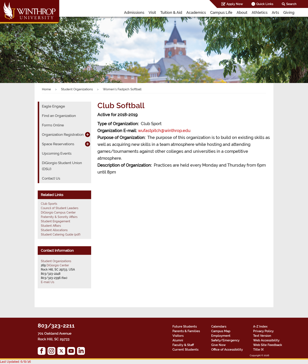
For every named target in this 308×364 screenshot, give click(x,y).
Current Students (185, 349)
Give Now (218, 345)
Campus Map (220, 331)
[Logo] (30, 12)
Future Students (184, 326)
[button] (23, 45)
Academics (196, 12)
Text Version (262, 336)
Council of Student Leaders (59, 208)
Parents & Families (186, 331)
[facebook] (43, 352)
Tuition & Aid (171, 12)
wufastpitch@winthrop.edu (164, 130)
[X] (62, 352)
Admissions (134, 12)
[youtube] (72, 352)
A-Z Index (260, 326)
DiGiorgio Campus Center (58, 212)
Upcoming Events (56, 153)
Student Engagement (55, 221)
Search (291, 4)
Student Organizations (77, 89)
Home (46, 89)
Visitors (178, 336)
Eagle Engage (53, 106)
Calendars (218, 326)
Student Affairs (51, 225)
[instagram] (52, 352)
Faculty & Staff (183, 345)
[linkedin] (82, 352)
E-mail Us (47, 282)
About (242, 12)
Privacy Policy (263, 331)
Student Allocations (54, 230)
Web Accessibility (266, 340)
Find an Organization (59, 116)
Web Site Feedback (267, 345)
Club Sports (49, 203)
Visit (152, 12)
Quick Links (264, 4)
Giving (288, 12)
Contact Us (51, 178)
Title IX (258, 349)
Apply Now (234, 4)
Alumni (177, 340)
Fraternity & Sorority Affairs (59, 217)
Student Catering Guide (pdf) (60, 234)
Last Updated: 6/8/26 (15, 361)
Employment (220, 336)
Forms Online (53, 125)
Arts (275, 12)
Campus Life (221, 12)
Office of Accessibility (227, 349)
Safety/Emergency (225, 340)
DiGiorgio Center (58, 265)
